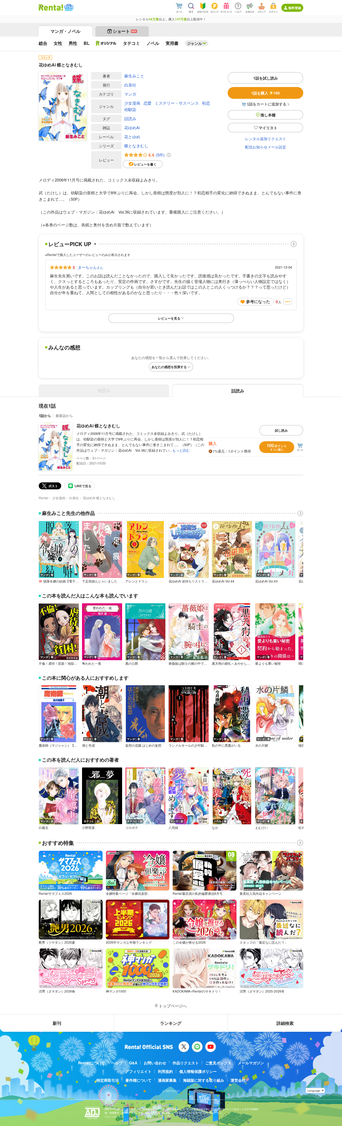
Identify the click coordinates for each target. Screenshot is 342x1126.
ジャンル (194, 43)
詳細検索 (285, 1023)
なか (215, 827)
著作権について (138, 1080)
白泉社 (130, 85)
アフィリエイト (138, 1071)
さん (90, 267)
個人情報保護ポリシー (198, 1071)
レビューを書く (145, 164)
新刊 (57, 1023)
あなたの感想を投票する (169, 366)
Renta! (43, 497)
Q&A (133, 1062)
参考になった (258, 301)
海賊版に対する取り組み (203, 1080)
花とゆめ (132, 136)
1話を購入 (265, 93)
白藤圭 (43, 827)
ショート (125, 31)
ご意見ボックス (218, 1062)
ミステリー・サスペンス (177, 103)
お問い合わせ (155, 1062)
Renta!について (91, 1062)
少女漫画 (132, 103)
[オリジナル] (106, 43)
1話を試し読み (265, 78)
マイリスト (268, 127)
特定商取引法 (107, 1080)
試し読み (281, 430)
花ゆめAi (132, 127)
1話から (45, 415)
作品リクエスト (186, 1062)
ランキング (170, 1023)
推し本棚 (268, 114)
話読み (130, 118)
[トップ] (51, 7)
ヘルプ (117, 1062)
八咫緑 (173, 827)
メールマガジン (251, 1062)
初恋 (206, 103)
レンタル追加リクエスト (265, 138)
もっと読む (181, 450)
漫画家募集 (167, 1080)
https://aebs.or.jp (114, 1116)
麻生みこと (134, 75)
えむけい (261, 827)
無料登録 (294, 7)
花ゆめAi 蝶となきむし (98, 426)
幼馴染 (130, 109)
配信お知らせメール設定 (265, 146)
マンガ (130, 94)
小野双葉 (88, 827)
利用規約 (165, 1071)
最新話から (64, 415)
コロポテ (131, 827)
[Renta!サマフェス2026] (68, 7)
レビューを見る (169, 318)
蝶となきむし (136, 145)
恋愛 (147, 103)
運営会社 (238, 1080)
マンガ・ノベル (65, 31)
